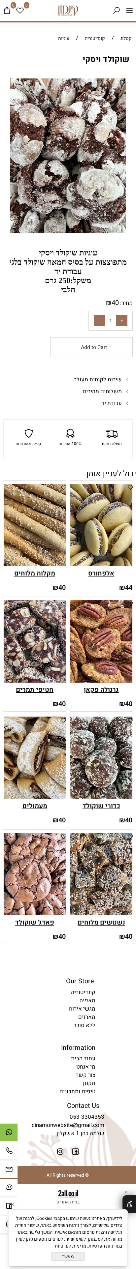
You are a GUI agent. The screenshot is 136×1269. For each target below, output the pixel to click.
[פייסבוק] (9, 1207)
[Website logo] (68, 10)
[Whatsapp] (9, 1133)
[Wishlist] (20, 10)
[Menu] (129, 10)
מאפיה (87, 1000)
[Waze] (9, 1189)
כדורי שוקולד (101, 806)
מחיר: (126, 303)
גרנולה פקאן (101, 689)
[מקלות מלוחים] (35, 564)
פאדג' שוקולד (34, 922)
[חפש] (116, 10)
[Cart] (7, 10)
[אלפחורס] (101, 564)
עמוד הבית (83, 1058)
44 (128, 587)
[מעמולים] (35, 797)
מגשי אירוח (82, 1009)
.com (98, 1125)
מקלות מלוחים (34, 573)
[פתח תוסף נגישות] (129, 1204)
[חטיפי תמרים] (35, 681)
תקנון (89, 1083)
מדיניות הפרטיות (70, 1246)
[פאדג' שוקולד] (35, 913)
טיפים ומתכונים (77, 1091)
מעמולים (34, 806)
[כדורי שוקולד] (101, 797)
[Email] (9, 1170)
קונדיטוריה (83, 992)
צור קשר (85, 1075)
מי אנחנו (85, 1067)
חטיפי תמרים (34, 689)
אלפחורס (101, 573)
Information (78, 1047)
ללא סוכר (84, 1025)
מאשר (68, 1256)
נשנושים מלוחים (101, 922)
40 (115, 303)
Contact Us (83, 1105)
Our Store (80, 981)
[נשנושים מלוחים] (101, 913)
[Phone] (9, 1152)
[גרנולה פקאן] (101, 681)
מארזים (86, 1017)
